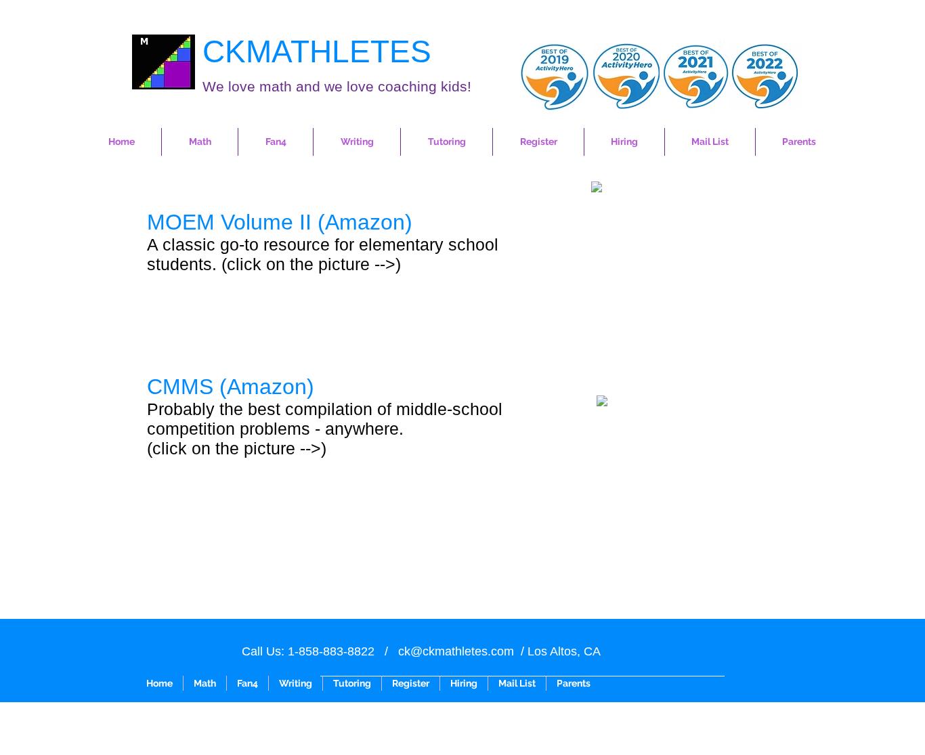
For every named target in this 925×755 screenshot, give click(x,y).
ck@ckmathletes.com (456, 651)
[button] (200, 142)
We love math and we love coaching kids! (336, 86)
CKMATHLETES (316, 51)
